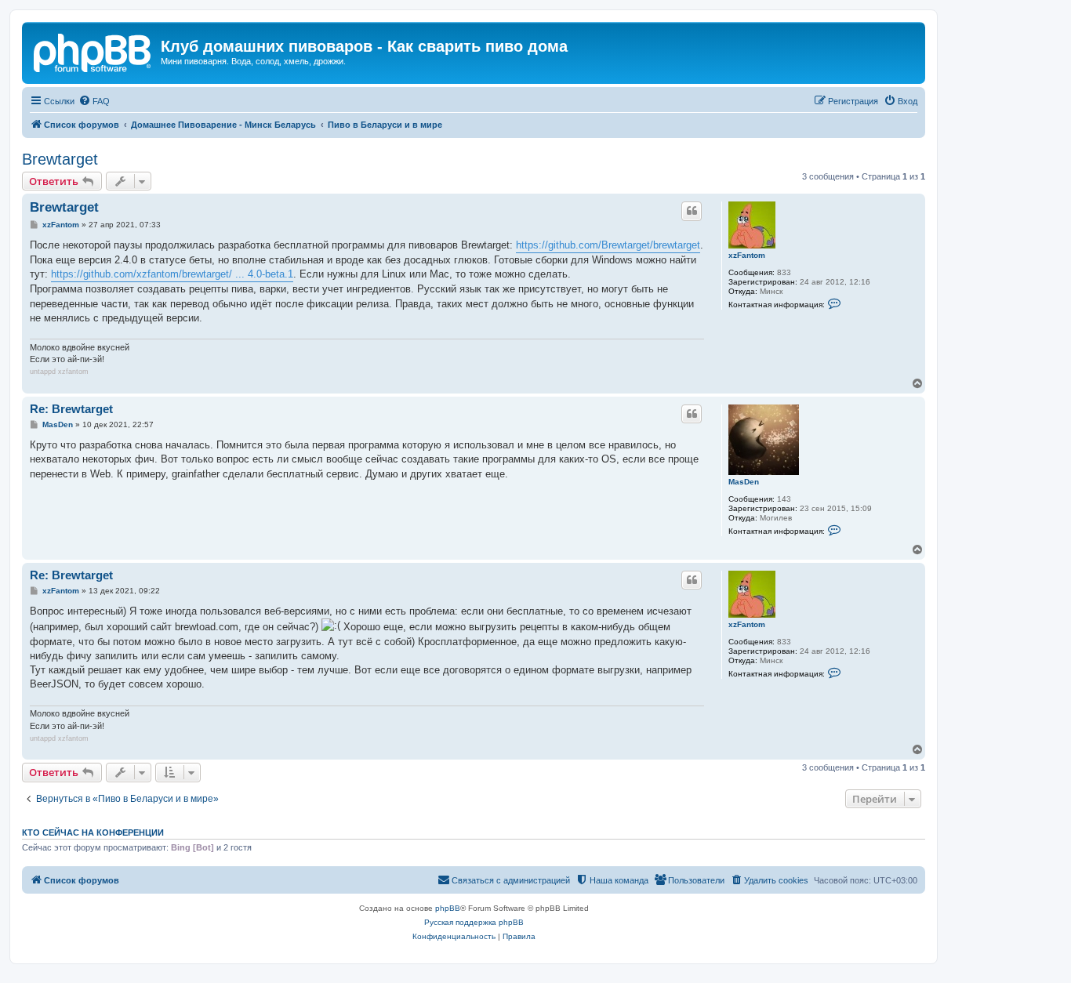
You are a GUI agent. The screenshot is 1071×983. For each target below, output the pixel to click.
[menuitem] (94, 101)
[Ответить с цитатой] (691, 210)
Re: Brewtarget (71, 408)
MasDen (743, 481)
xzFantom (746, 255)
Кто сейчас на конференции (93, 832)
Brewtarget (60, 159)
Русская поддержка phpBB (474, 922)
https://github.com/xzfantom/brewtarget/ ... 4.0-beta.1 (172, 274)
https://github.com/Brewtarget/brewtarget (608, 245)
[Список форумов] (93, 51)
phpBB (447, 908)
